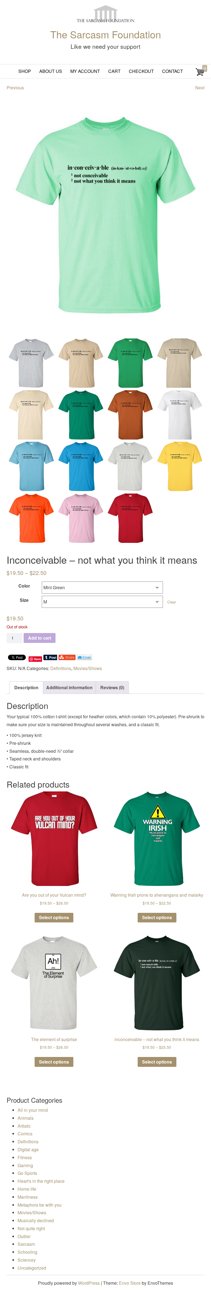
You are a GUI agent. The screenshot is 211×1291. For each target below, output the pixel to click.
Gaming (25, 1165)
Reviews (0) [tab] (112, 687)
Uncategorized (32, 1268)
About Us (50, 71)
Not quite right (31, 1228)
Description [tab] (26, 687)
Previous (15, 87)
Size (24, 600)
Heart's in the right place (41, 1181)
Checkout (141, 71)
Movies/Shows (87, 668)
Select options (54, 917)
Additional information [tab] (69, 687)
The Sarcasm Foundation (105, 34)
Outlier (24, 1236)
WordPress (89, 1283)
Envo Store (130, 1283)
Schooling (27, 1252)
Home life (27, 1189)
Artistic (24, 1126)
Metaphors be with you (40, 1205)
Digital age (28, 1149)
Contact (172, 71)
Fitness (25, 1157)
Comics (25, 1133)
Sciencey (27, 1260)
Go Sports (27, 1173)
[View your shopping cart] (200, 75)
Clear (171, 602)
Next (199, 87)
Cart (114, 71)
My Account (85, 71)
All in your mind (33, 1110)
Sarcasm (26, 1244)
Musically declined (36, 1220)
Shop (24, 71)
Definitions (60, 668)
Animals (26, 1118)
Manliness (28, 1197)
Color (24, 586)
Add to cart (39, 638)
